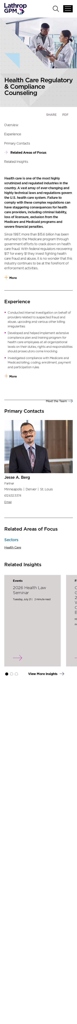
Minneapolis (13, 489)
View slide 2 (11, 674)
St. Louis (46, 489)
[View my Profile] (38, 446)
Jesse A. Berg (17, 477)
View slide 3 (16, 674)
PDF (65, 114)
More (13, 278)
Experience (12, 134)
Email (8, 502)
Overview (11, 125)
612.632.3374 (12, 495)
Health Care (12, 547)
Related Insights (16, 162)
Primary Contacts (17, 143)
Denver (31, 489)
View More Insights (43, 674)
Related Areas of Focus (28, 152)
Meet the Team (56, 401)
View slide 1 (6, 674)
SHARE (51, 116)
